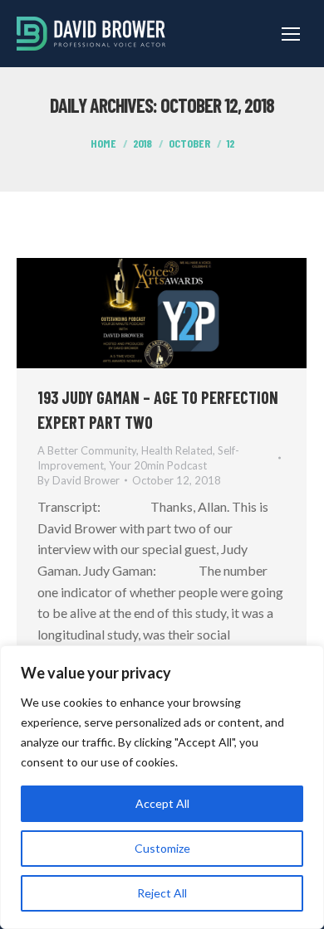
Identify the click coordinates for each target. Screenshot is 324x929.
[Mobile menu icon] (290, 34)
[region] (162, 787)
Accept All (162, 803)
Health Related (177, 450)
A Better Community (86, 450)
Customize (162, 848)
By (78, 480)
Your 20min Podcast (158, 465)
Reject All (162, 893)
